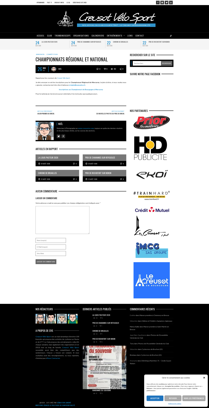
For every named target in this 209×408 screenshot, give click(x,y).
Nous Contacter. (53, 358)
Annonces (40, 54)
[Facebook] (158, 2)
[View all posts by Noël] (53, 69)
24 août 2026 (45, 164)
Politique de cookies (174, 403)
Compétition (52, 54)
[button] (204, 377)
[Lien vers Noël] (40, 319)
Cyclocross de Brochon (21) (152, 349)
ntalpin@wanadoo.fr (77, 85)
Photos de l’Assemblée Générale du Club (153, 344)
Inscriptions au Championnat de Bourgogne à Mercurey (81, 89)
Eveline (132, 315)
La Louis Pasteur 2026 (49, 42)
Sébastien (134, 321)
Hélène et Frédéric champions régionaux (157, 321)
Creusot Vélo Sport (43, 337)
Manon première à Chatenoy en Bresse (154, 315)
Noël (60, 69)
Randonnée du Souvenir (101, 390)
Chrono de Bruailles (120, 42)
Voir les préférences (194, 398)
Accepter (154, 398)
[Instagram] (162, 2)
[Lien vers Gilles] (73, 319)
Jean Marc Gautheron (138, 335)
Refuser (173, 398)
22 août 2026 (45, 179)
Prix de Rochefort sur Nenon (159, 42)
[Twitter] (166, 2)
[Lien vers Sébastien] (51, 319)
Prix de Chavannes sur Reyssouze (89, 42)
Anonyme (133, 361)
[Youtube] (171, 2)
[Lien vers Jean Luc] (62, 319)
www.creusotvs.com (86, 128)
